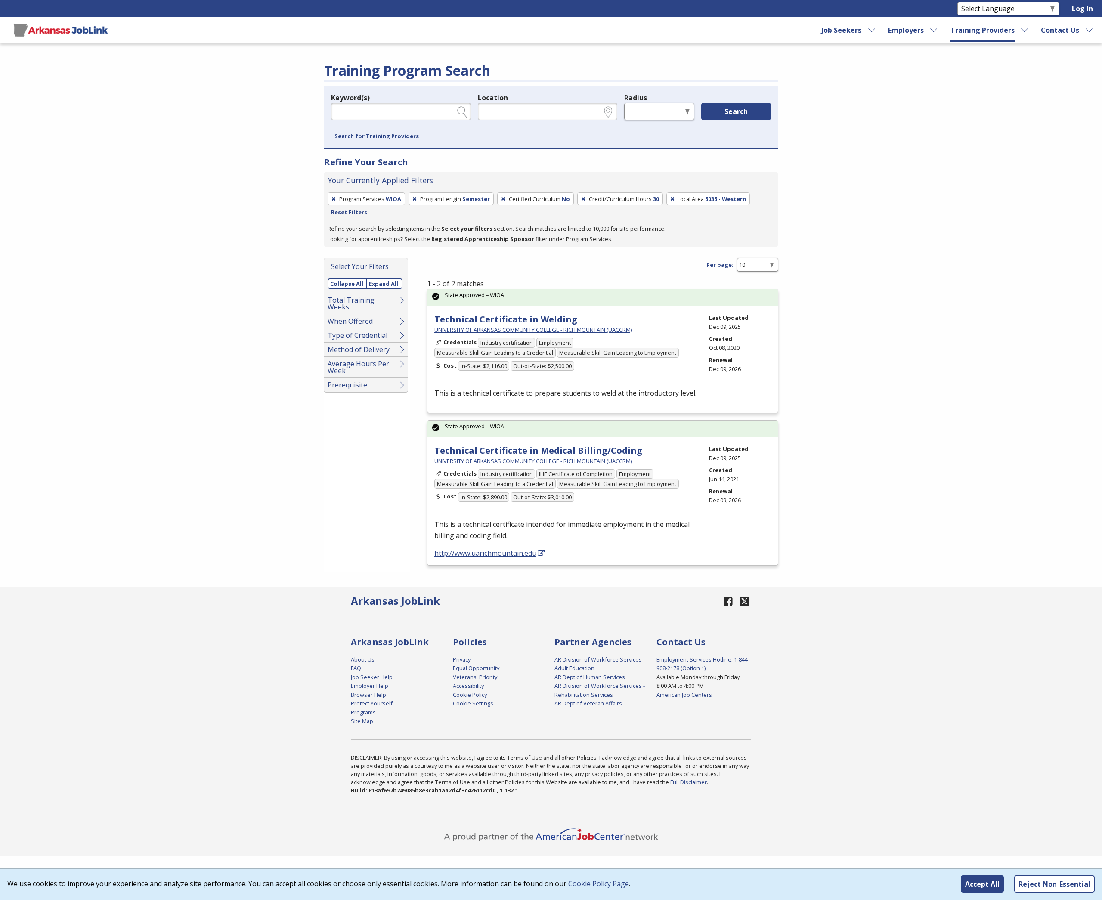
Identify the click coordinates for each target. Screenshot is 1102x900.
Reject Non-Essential (1054, 884)
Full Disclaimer (688, 782)
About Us (363, 659)
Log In (1082, 8)
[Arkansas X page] (744, 601)
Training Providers (982, 30)
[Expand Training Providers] (1025, 30)
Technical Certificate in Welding (505, 319)
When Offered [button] (350, 321)
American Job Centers (684, 695)
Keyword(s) (350, 97)
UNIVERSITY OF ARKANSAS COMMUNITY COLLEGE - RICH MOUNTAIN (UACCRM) (533, 330)
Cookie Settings (473, 703)
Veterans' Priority (475, 677)
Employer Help (369, 686)
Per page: (720, 265)
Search (736, 111)
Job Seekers (841, 30)
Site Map (362, 721)
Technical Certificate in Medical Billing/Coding (538, 450)
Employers (906, 30)
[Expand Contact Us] (1089, 30)
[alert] (602, 297)
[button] (376, 136)
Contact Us (1060, 30)
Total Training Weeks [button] (351, 303)
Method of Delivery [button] (359, 349)
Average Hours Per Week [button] (358, 367)
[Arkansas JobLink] (61, 30)
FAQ (356, 668)
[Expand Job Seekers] (872, 30)
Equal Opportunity (476, 668)
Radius (635, 97)
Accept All (982, 884)
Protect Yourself (372, 703)
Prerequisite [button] (347, 385)
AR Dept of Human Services (589, 677)
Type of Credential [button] (357, 335)
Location (493, 97)
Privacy (462, 659)
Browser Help (368, 695)
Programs (363, 712)
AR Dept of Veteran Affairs (588, 703)
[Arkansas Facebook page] (728, 601)
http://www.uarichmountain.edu (485, 553)
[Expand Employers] (934, 30)
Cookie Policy (470, 695)
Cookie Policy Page (598, 883)
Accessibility (468, 686)
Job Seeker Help (372, 677)
